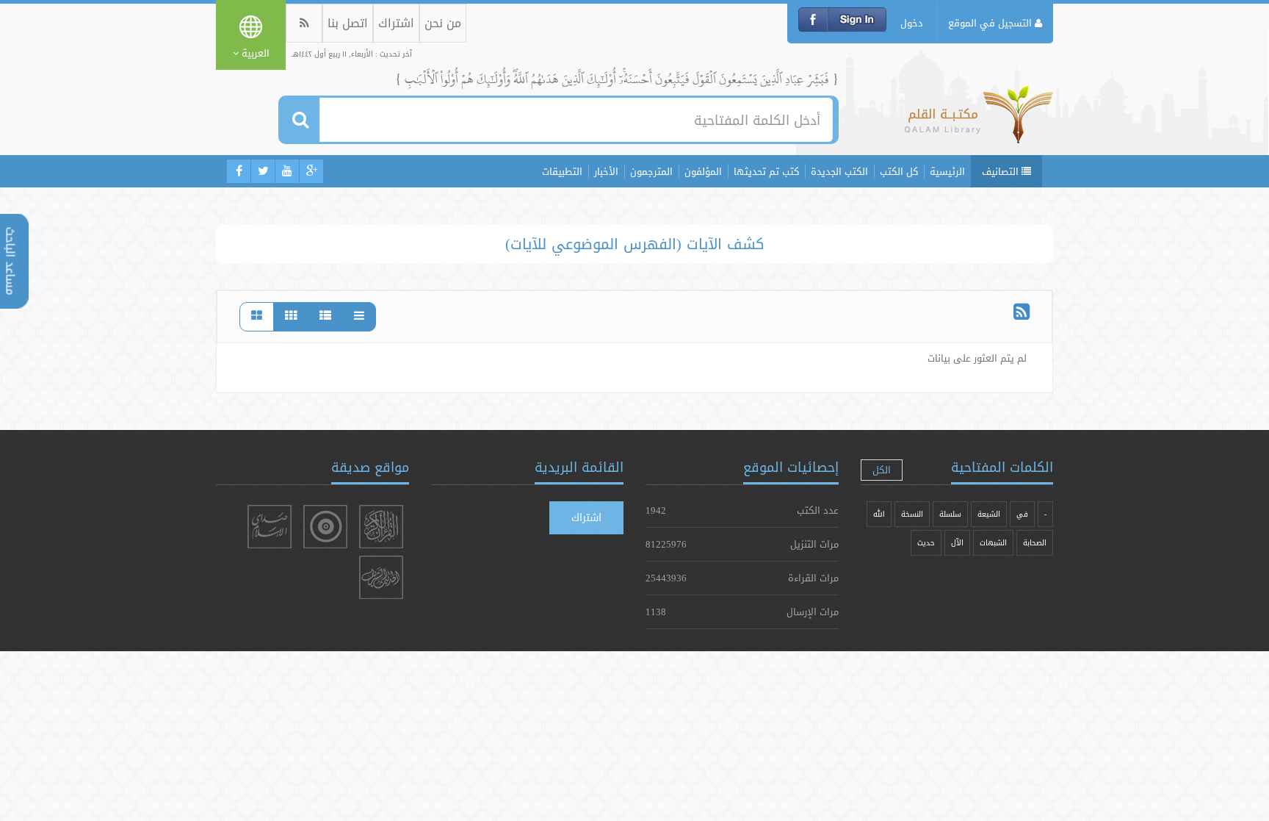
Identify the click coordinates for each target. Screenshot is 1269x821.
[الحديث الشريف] (381, 577)
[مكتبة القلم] (978, 121)
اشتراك (396, 23)
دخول (911, 23)
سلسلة (950, 514)
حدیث (926, 543)
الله (879, 514)
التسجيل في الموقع (991, 23)
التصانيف (1002, 171)
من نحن (442, 23)
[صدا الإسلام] (269, 526)
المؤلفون (703, 171)
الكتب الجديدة (839, 171)
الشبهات (993, 543)
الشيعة (988, 514)
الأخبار (606, 171)
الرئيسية (947, 171)
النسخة (912, 514)
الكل (881, 469)
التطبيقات (562, 171)
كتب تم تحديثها (766, 171)
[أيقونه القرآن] (381, 526)
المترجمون (651, 171)
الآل (957, 543)
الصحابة (1034, 543)
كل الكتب (899, 171)
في (1022, 514)
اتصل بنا (348, 23)
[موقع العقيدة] (325, 526)
